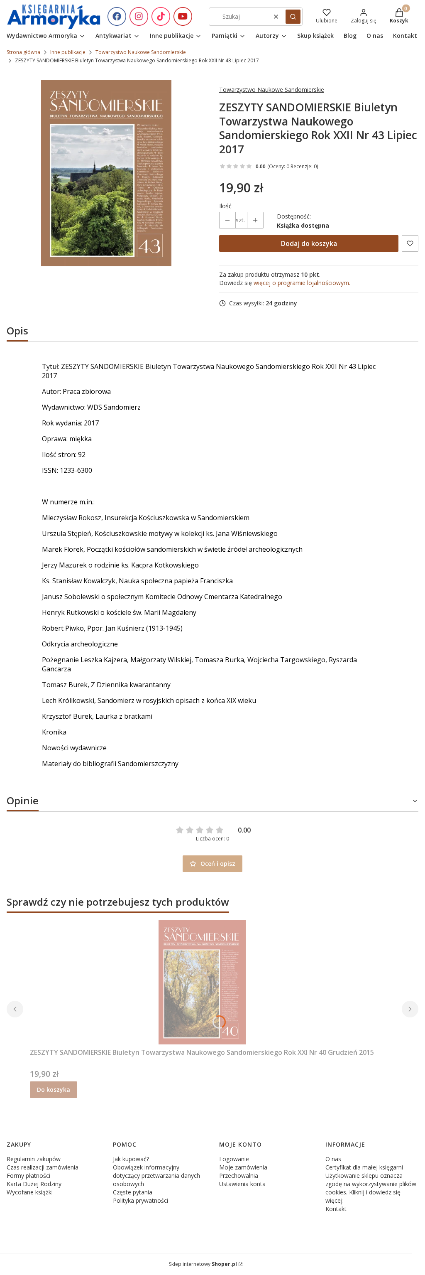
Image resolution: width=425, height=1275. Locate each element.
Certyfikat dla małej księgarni (364, 1167)
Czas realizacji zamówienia (42, 1167)
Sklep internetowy (203, 1264)
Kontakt (336, 1209)
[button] (293, 17)
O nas (333, 1159)
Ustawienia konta (242, 1184)
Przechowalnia (238, 1175)
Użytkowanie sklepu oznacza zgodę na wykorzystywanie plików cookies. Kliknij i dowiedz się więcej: (370, 1188)
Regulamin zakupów (34, 1159)
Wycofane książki (30, 1192)
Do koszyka (53, 1089)
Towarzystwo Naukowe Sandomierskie (140, 52)
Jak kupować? (131, 1159)
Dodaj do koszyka (309, 243)
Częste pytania (132, 1192)
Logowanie (234, 1159)
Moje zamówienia (243, 1167)
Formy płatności (28, 1175)
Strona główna (23, 52)
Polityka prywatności (140, 1200)
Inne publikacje (67, 52)
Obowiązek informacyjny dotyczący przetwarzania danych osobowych (156, 1175)
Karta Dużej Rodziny (34, 1184)
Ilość (225, 206)
